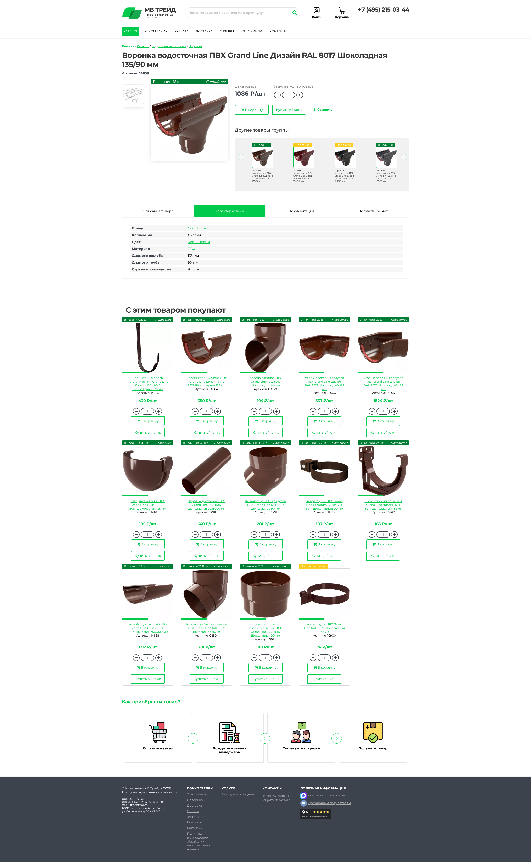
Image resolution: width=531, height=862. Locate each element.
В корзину (253, 110)
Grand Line (197, 228)
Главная (128, 46)
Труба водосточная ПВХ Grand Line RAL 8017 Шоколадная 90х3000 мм (206, 504)
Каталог (130, 31)
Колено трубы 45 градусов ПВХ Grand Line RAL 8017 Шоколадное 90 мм (265, 504)
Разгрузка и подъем (238, 794)
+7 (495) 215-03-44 (383, 9)
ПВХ (191, 249)
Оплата (181, 31)
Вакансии (195, 828)
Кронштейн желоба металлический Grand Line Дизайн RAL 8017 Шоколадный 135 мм (147, 383)
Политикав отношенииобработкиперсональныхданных (198, 841)
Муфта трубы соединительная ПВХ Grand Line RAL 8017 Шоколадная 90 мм (265, 629)
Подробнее (216, 82)
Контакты (278, 31)
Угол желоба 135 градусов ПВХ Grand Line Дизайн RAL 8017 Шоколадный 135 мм (383, 383)
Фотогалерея (197, 817)
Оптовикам (251, 31)
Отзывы (227, 31)
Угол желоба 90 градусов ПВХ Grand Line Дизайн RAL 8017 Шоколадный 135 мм (324, 383)
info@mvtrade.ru (275, 795)
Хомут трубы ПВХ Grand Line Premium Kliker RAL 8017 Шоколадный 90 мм (324, 504)
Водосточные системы (169, 46)
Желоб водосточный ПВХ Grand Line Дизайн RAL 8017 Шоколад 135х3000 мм (148, 628)
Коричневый (199, 242)
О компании (156, 31)
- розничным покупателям (329, 803)
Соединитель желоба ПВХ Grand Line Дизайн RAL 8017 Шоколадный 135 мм (206, 381)
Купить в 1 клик (289, 110)
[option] (133, 97)
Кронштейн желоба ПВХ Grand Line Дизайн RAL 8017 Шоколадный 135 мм (383, 504)
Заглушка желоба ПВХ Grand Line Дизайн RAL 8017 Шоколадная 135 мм (147, 504)
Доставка (204, 31)
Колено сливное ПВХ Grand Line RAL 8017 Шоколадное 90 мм (265, 381)
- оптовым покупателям (327, 795)
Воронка (195, 46)
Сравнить (324, 109)
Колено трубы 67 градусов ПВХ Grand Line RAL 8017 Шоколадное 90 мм (206, 628)
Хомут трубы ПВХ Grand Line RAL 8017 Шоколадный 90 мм (324, 628)
